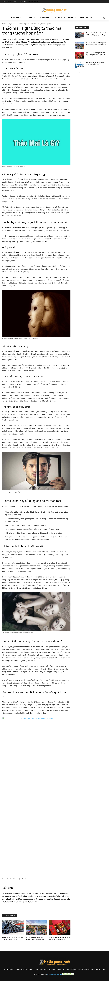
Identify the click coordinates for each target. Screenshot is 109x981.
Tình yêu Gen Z (11, 24)
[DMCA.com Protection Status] (68, 974)
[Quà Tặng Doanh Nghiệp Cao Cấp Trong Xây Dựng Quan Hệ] (59, 927)
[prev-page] (3, 944)
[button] (104, 17)
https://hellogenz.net (54, 974)
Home (4, 24)
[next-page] (7, 944)
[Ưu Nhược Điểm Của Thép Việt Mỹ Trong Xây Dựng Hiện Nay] (13, 927)
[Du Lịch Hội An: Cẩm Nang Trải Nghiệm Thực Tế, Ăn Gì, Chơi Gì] (36, 927)
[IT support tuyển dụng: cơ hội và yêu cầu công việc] (79, 65)
